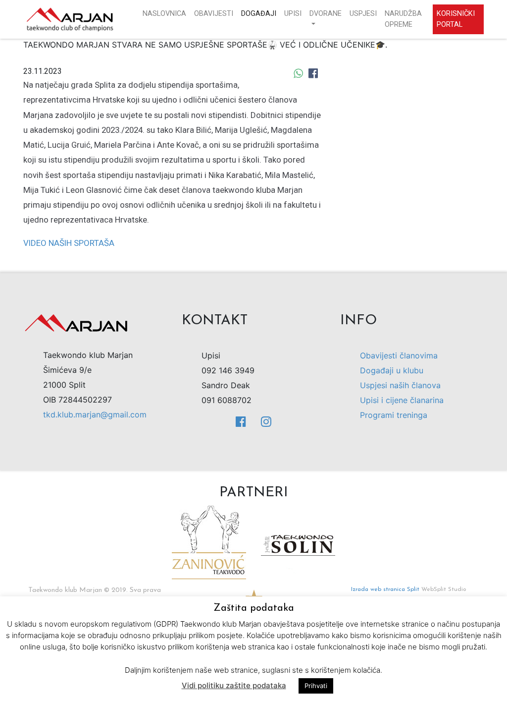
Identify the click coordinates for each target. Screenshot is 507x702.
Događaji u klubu (391, 370)
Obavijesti (213, 13)
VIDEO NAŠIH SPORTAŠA (68, 243)
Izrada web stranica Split (385, 589)
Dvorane (325, 13)
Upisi (293, 13)
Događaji (258, 13)
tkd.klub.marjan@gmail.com (95, 414)
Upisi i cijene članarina (402, 400)
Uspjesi (363, 13)
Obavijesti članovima (399, 355)
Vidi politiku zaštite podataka (234, 685)
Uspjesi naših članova (400, 385)
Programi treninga (393, 415)
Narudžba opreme (403, 19)
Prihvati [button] (315, 686)
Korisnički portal (456, 19)
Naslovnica (164, 13)
